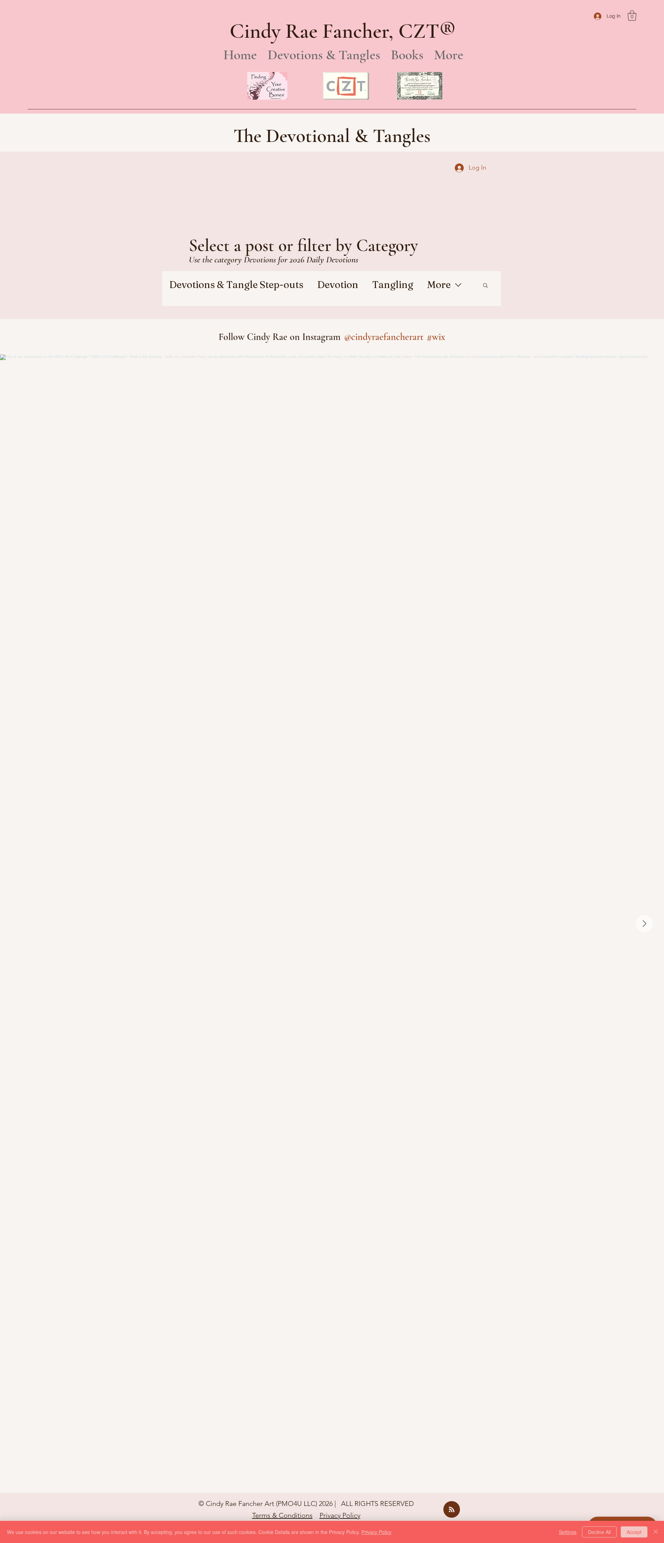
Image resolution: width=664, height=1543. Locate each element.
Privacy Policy (340, 1515)
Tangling (392, 284)
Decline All (599, 1531)
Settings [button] (568, 1531)
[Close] (656, 1531)
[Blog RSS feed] (451, 1509)
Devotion (337, 284)
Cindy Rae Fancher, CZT (334, 31)
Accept (634, 1531)
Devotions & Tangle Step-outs (236, 284)
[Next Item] (644, 923)
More (439, 284)
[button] (632, 15)
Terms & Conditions (282, 1515)
